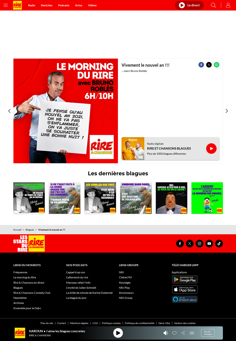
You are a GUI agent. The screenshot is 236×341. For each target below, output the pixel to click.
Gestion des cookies (184, 323)
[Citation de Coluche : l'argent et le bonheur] (207, 198)
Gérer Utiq (164, 323)
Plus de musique (208, 332)
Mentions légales (79, 323)
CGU (95, 323)
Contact (61, 323)
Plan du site (47, 323)
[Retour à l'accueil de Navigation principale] (17, 5)
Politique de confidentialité (139, 323)
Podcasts (63, 5)
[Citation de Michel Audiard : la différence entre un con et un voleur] (29, 198)
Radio (31, 5)
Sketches (46, 5)
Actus (78, 5)
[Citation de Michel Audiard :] (64, 198)
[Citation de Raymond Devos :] (171, 198)
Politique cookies (111, 323)
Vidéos (92, 5)
